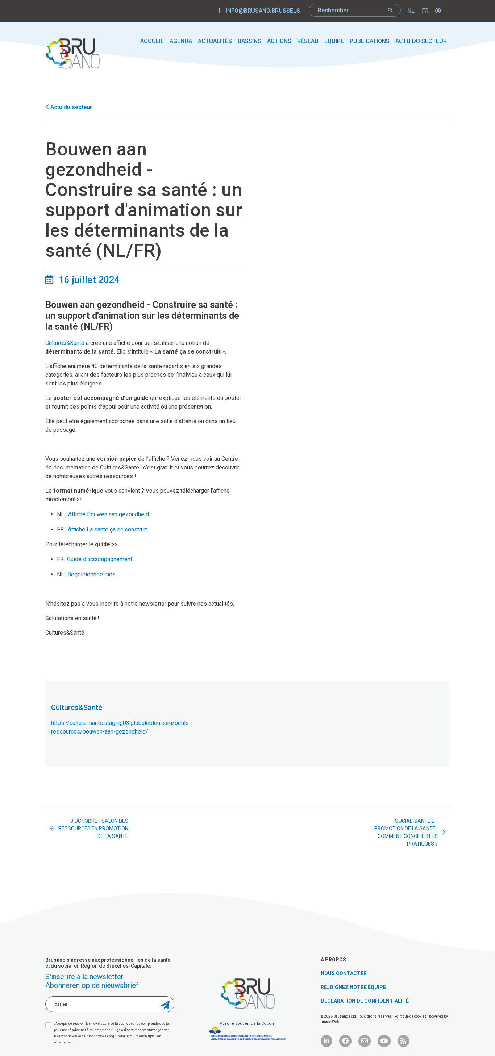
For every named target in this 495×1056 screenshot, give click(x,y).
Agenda (181, 41)
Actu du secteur (421, 41)
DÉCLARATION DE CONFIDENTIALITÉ (365, 1001)
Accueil (152, 41)
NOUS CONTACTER (344, 973)
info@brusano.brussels (263, 10)
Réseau (308, 41)
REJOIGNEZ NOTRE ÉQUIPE (353, 987)
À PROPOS (333, 960)
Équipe (334, 41)
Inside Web (330, 1022)
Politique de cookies (410, 1016)
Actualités (215, 41)
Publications (370, 41)
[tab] (247, 685)
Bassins (249, 41)
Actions (279, 41)
